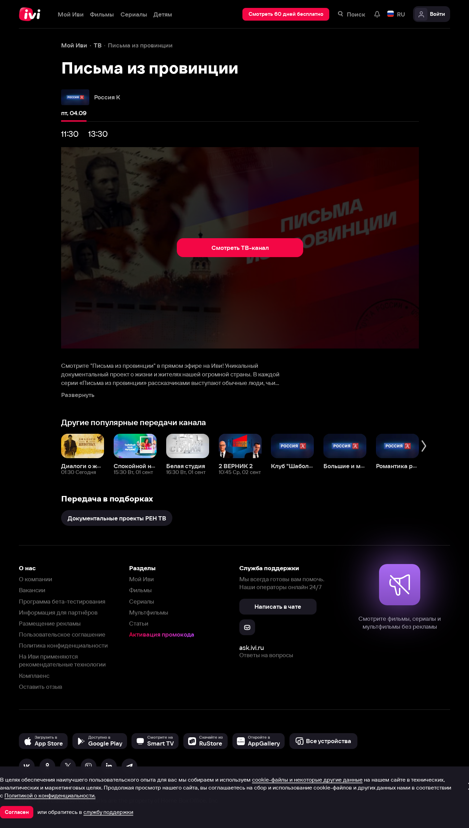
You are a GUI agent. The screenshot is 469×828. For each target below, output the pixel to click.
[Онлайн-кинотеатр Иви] (32, 14)
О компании (35, 579)
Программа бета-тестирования (62, 601)
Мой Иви (141, 579)
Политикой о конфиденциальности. (49, 795)
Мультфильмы (148, 612)
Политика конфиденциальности (63, 645)
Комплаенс (34, 675)
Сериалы (141, 601)
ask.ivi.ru (251, 647)
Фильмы (140, 590)
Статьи (138, 623)
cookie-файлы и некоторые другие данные (307, 779)
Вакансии (32, 590)
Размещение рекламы (50, 623)
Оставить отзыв (40, 686)
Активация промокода (161, 634)
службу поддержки (108, 812)
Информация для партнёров (58, 612)
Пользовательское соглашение (62, 634)
